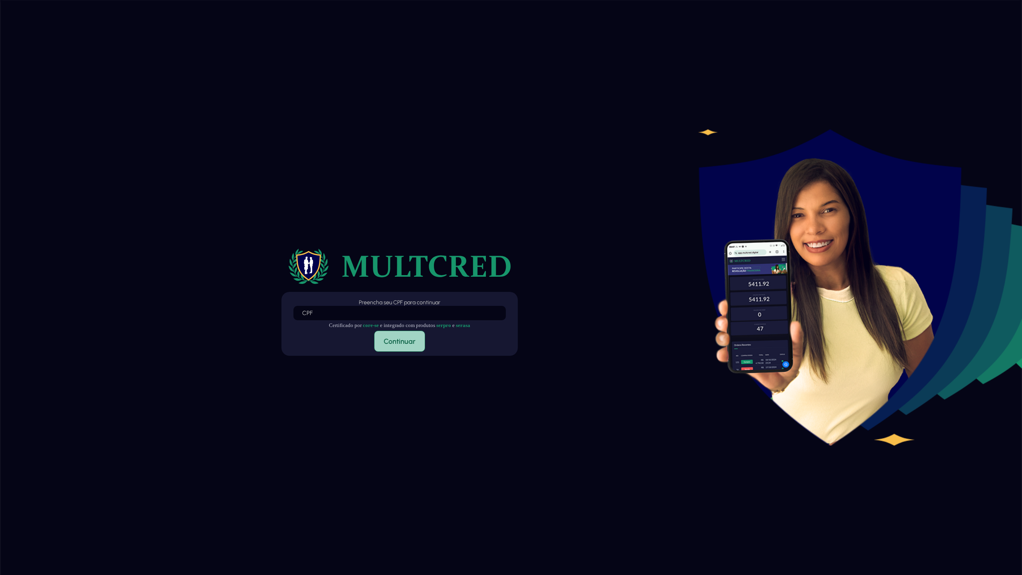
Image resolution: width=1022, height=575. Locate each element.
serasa (463, 325)
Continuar (400, 341)
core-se (371, 325)
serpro (443, 325)
